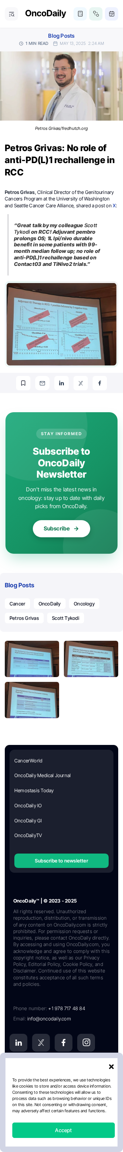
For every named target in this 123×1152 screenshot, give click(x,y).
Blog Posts (61, 36)
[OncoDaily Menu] (11, 14)
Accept (63, 1130)
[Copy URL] (23, 383)
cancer (17, 603)
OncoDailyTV (28, 835)
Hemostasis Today (34, 790)
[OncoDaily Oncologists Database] (95, 14)
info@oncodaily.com (49, 1018)
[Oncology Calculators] (80, 14)
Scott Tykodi (65, 618)
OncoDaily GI (28, 820)
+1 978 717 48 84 (66, 1008)
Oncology (84, 603)
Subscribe (57, 528)
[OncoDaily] (45, 14)
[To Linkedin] (61, 383)
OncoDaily (50, 603)
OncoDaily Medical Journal (42, 775)
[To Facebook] (100, 383)
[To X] (80, 383)
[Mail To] (42, 383)
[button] (111, 1066)
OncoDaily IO (28, 805)
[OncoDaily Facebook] (63, 1043)
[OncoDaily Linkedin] (18, 1043)
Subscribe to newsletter (61, 860)
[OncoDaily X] (41, 1043)
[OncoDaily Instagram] (86, 1043)
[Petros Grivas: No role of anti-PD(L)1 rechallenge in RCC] (32, 659)
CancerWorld (28, 760)
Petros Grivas (24, 618)
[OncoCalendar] (111, 14)
